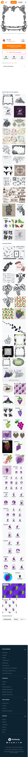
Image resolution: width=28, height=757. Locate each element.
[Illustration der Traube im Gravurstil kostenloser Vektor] (8, 111)
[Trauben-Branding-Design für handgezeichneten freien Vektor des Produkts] (8, 490)
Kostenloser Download (14, 46)
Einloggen (20, 2)
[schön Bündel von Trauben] (8, 551)
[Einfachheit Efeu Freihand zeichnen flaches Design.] (7, 191)
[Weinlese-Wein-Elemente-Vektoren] (13, 248)
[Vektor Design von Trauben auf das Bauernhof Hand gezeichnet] (8, 527)
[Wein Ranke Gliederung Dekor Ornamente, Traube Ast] (8, 369)
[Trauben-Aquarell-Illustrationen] (8, 659)
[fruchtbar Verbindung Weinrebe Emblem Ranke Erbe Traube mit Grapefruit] (8, 393)
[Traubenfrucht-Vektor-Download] (8, 671)
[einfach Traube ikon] (8, 611)
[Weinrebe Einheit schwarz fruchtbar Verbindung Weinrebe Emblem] (7, 380)
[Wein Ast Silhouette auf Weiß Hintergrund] (13, 442)
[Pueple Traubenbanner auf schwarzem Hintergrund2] (8, 479)
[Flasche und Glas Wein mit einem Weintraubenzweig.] (19, 223)
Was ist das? (14, 63)
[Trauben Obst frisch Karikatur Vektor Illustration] (18, 610)
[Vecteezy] (2, 2)
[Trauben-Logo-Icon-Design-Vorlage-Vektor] (8, 646)
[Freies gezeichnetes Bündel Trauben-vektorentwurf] (9, 144)
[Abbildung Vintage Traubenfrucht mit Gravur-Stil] (8, 429)
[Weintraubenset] (13, 290)
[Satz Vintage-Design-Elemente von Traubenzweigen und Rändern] (8, 224)
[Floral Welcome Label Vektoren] (13, 158)
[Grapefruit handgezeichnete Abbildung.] (6, 171)
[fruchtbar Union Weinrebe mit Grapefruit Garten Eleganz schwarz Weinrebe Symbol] (18, 381)
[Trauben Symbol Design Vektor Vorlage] (8, 587)
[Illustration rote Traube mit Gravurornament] (7, 633)
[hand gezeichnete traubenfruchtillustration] (13, 513)
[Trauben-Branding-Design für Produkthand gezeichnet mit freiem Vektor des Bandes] (7, 99)
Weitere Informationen (8, 65)
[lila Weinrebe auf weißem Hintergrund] (8, 467)
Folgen (23, 41)
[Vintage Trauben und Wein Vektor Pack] (9, 235)
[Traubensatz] (8, 212)
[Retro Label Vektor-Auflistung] (8, 263)
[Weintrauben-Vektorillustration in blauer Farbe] (8, 314)
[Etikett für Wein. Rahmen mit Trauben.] (9, 501)
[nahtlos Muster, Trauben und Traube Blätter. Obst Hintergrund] (7, 416)
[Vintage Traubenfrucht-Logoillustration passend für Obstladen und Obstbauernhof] (13, 123)
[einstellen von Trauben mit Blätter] (8, 302)
